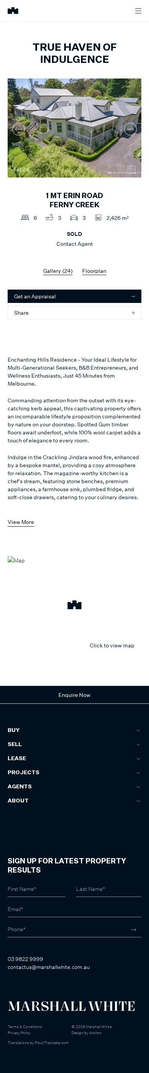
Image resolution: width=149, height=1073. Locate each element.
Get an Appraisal (35, 296)
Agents (20, 787)
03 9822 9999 (25, 959)
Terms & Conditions (25, 1026)
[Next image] (130, 129)
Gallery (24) (58, 270)
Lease (17, 758)
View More (21, 522)
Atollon (95, 1032)
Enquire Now (74, 695)
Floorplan (94, 270)
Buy (13, 730)
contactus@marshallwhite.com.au (49, 967)
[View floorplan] (131, 169)
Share (21, 312)
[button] (74, 605)
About (18, 801)
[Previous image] (18, 129)
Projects (23, 772)
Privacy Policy (19, 1032)
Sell (15, 744)
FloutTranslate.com (52, 1042)
